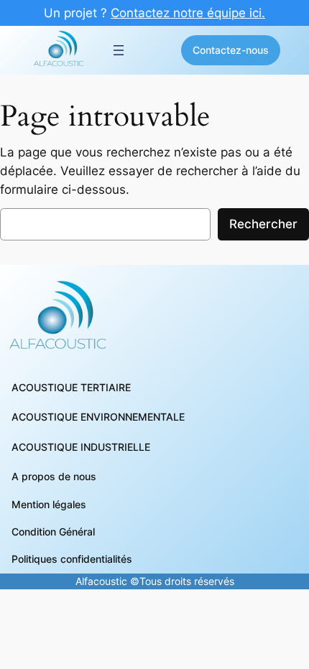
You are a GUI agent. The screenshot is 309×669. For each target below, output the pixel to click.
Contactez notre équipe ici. (188, 13)
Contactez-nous (231, 50)
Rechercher (263, 224)
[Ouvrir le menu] (118, 50)
